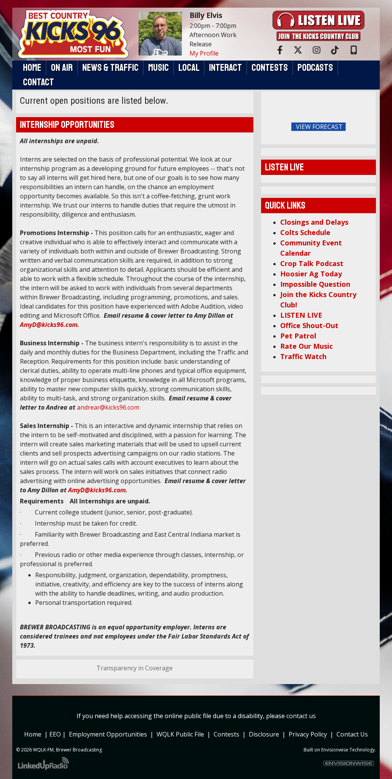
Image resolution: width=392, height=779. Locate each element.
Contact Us (352, 734)
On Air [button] (62, 68)
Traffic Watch (303, 356)
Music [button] (158, 68)
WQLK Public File (180, 734)
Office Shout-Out (309, 325)
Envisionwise (334, 749)
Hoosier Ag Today (311, 273)
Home (32, 734)
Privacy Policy (309, 734)
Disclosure (264, 734)
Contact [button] (38, 82)
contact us (301, 716)
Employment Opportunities (108, 734)
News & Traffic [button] (110, 68)
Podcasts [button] (315, 68)
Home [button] (32, 68)
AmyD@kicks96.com (48, 324)
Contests (226, 734)
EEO (55, 734)
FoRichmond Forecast (368, 127)
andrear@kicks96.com (108, 407)
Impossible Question (315, 284)
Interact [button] (225, 68)
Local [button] (188, 68)
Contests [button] (270, 68)
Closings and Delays (314, 222)
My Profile (204, 53)
